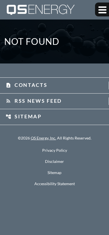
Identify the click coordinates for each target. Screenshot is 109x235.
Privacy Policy (54, 150)
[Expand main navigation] (102, 9)
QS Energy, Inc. (43, 138)
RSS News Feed (34, 101)
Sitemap (24, 116)
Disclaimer (54, 161)
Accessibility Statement (54, 184)
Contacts (27, 85)
